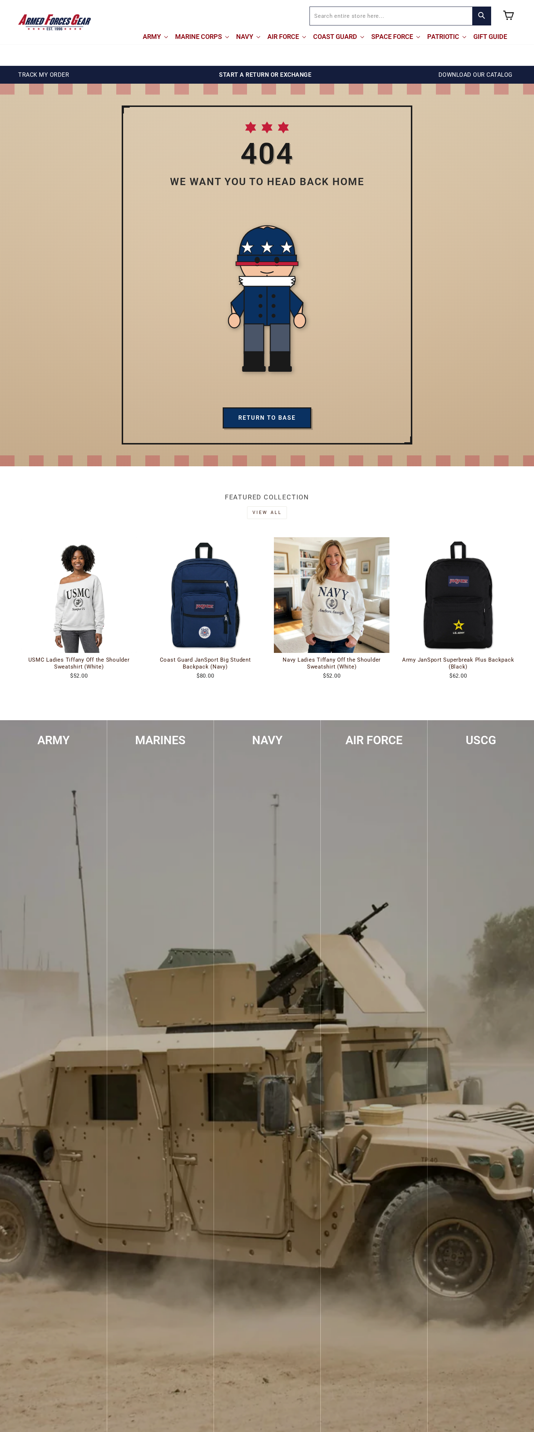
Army (152, 36)
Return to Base (267, 417)
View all (267, 512)
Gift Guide (490, 36)
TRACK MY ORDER (43, 74)
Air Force (283, 36)
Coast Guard (336, 36)
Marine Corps (199, 36)
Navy (245, 36)
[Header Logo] (54, 22)
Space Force (392, 36)
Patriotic (444, 36)
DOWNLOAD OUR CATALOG (475, 74)
